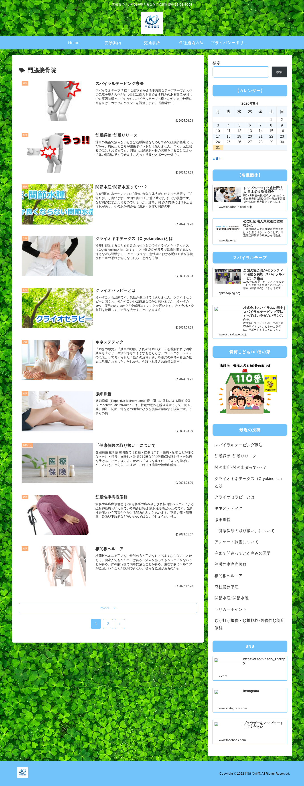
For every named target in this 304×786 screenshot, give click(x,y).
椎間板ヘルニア (229, 576)
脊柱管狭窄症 (227, 587)
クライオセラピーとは (235, 497)
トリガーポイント (231, 609)
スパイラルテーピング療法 (239, 445)
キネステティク (229, 508)
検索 (217, 63)
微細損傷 (223, 519)
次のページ (108, 608)
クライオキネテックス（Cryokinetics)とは (248, 482)
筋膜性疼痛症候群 (231, 564)
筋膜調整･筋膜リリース (236, 456)
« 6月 (217, 158)
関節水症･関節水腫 (232, 598)
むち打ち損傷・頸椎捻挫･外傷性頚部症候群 (250, 624)
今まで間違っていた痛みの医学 (243, 553)
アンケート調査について (237, 542)
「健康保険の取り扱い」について (245, 531)
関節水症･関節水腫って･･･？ (241, 467)
